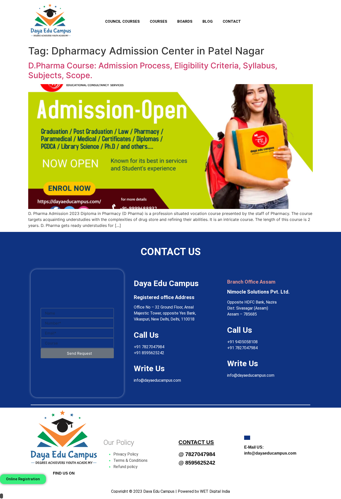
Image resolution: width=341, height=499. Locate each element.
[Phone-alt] (302, 18)
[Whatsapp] (287, 18)
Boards (184, 21)
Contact (232, 21)
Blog (207, 21)
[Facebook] (257, 18)
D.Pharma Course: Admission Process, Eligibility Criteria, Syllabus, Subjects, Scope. (152, 70)
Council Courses (122, 21)
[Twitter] (64, 483)
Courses (158, 21)
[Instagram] (272, 18)
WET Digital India (215, 491)
